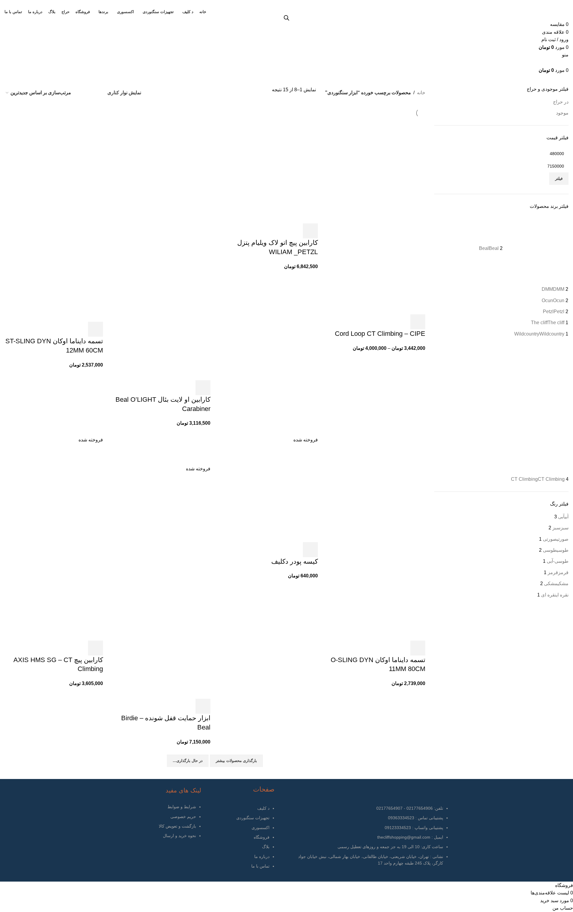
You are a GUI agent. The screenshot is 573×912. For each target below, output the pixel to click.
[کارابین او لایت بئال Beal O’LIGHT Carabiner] (161, 176)
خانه (421, 92)
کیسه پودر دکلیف (294, 561)
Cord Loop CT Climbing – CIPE (380, 333)
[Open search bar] (286, 18)
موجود (562, 112)
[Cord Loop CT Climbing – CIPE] (376, 192)
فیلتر (559, 178)
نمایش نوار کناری (124, 92)
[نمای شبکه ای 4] (84, 93)
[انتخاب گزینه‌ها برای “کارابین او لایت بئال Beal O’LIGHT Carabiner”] (202, 387)
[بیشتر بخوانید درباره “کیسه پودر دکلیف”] (310, 549)
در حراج (561, 101)
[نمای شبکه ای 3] (95, 93)
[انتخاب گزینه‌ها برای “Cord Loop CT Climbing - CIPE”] (417, 321)
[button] (310, 230)
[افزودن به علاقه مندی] (401, 321)
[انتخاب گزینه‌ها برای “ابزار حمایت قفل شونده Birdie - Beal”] (202, 706)
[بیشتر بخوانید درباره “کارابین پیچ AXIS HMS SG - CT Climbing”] (95, 648)
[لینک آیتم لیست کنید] (239, 840)
